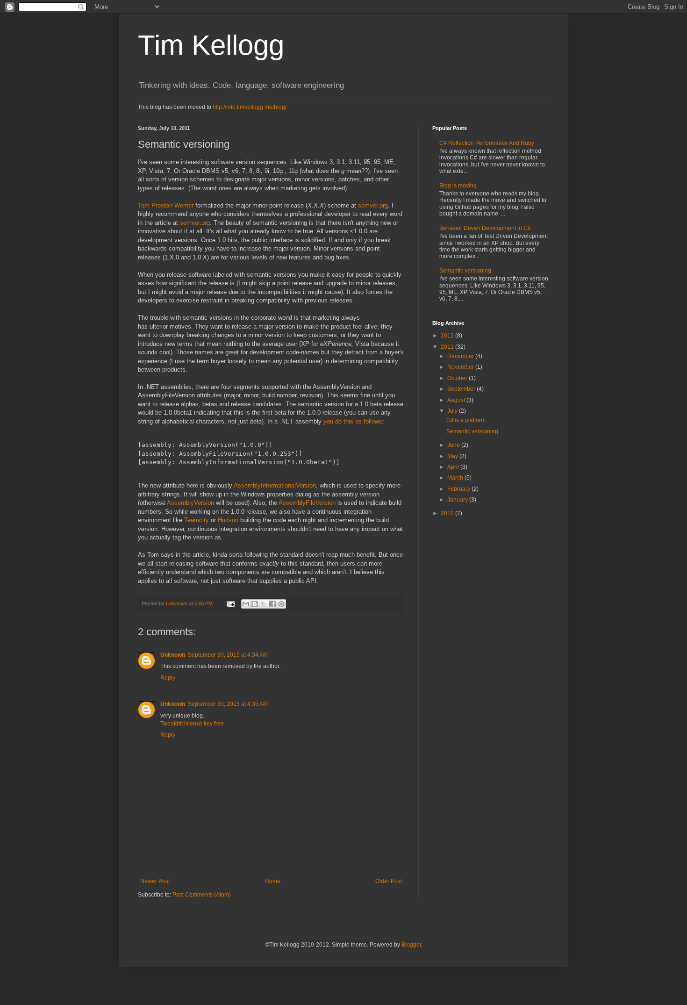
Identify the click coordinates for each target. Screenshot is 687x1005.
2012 (448, 335)
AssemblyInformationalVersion (275, 485)
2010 (448, 513)
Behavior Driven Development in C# (485, 228)
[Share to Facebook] (272, 604)
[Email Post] (230, 603)
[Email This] (245, 604)
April (453, 467)
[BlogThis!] (254, 604)
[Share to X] (263, 604)
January (458, 499)
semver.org (373, 205)
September (462, 389)
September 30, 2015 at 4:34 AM (228, 655)
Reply (167, 678)
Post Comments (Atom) (201, 894)
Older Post (388, 881)
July (453, 411)
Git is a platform (466, 420)
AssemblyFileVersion (308, 502)
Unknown (172, 655)
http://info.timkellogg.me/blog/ (249, 107)
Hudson (229, 520)
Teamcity (197, 520)
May (453, 456)
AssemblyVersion (191, 502)
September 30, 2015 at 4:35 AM (228, 704)
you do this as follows (352, 421)
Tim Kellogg (211, 45)
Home (272, 881)
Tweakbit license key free (192, 723)
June (454, 445)
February (459, 489)
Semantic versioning (465, 270)
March (456, 477)
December (461, 356)
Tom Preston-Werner (165, 205)
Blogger (411, 944)
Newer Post (155, 881)
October (458, 378)
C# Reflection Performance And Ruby (486, 143)
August (456, 400)
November (461, 367)
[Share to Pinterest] (281, 604)
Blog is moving (458, 185)
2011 (448, 347)
